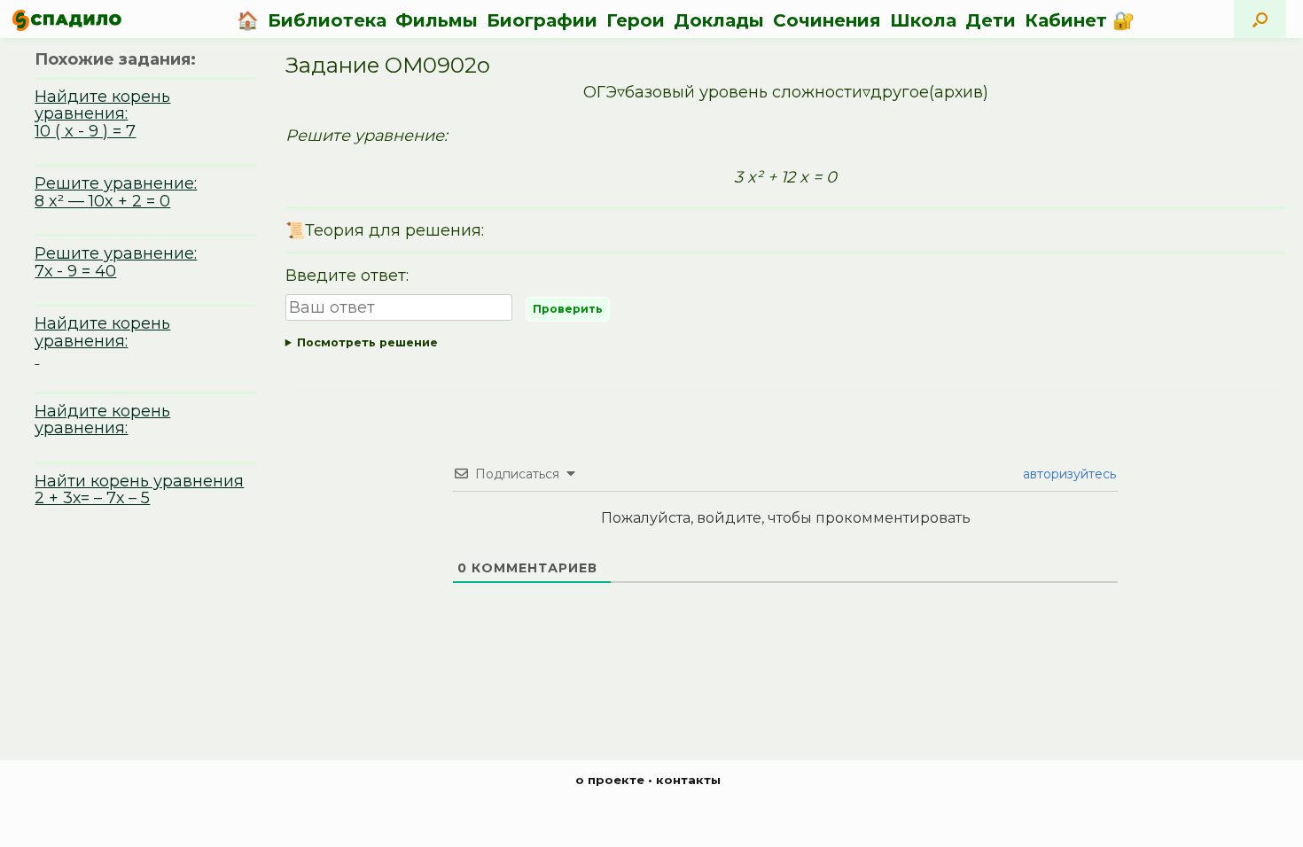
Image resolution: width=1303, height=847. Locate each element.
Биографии (542, 20)
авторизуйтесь (1067, 474)
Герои (635, 20)
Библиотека (327, 20)
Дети (990, 20)
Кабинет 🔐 (1080, 20)
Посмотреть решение (367, 342)
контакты (688, 780)
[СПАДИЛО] (67, 20)
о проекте (609, 780)
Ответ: (785, 346)
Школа (923, 20)
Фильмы (436, 20)
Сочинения (827, 20)
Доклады (719, 20)
